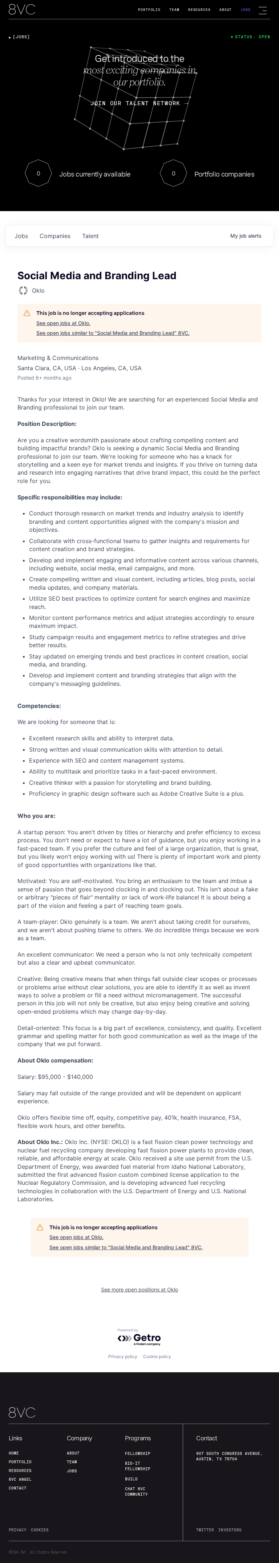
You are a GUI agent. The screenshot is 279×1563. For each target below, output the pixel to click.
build (131, 1479)
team (72, 1462)
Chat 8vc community (136, 1491)
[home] (22, 10)
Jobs (245, 10)
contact (18, 1488)
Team (174, 10)
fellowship (137, 1453)
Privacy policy (122, 1356)
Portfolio (149, 10)
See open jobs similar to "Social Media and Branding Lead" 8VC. (113, 333)
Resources (199, 10)
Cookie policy (157, 1356)
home (14, 1453)
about (73, 1453)
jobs (21, 236)
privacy (18, 1530)
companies (55, 236)
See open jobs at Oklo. (63, 323)
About (225, 10)
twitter (205, 1530)
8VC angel (20, 1479)
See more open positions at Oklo (139, 1289)
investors (229, 1530)
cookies (40, 1530)
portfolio (20, 1462)
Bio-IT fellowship (137, 1466)
